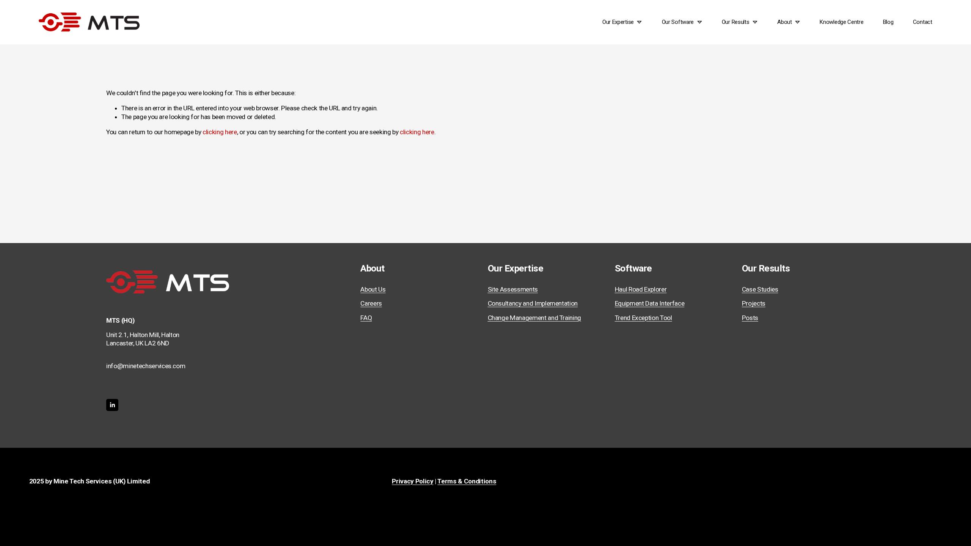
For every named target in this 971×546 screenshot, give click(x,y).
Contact (922, 22)
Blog (888, 22)
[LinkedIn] (112, 405)
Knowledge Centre (841, 22)
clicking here (220, 132)
